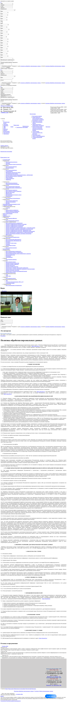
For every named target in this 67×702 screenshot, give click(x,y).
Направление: (4, 8)
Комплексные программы (6, 151)
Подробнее (3, 335)
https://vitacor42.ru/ (36, 346)
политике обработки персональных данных (55, 66)
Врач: (2, 11)
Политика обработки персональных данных (24, 691)
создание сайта (19, 694)
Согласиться (3, 700)
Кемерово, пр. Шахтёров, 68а (53, 685)
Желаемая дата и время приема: (8, 59)
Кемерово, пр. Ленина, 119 (54, 676)
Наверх (2, 696)
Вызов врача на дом (5, 157)
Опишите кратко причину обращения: (9, 62)
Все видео (4, 291)
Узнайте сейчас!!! (4, 145)
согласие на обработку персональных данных (30, 66)
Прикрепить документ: (6, 94)
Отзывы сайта (5, 646)
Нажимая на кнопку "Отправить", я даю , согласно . (33, 66)
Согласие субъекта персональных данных (43, 691)
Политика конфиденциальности (13, 700)
